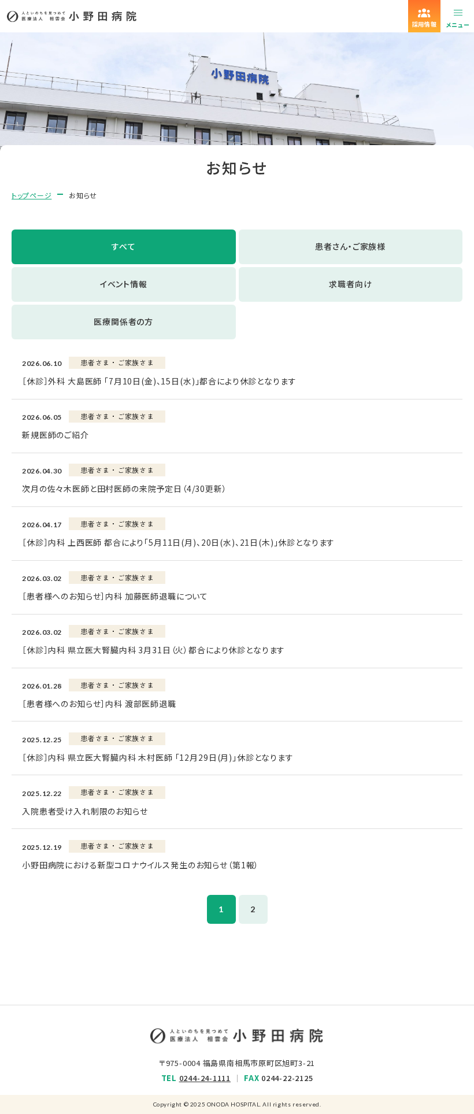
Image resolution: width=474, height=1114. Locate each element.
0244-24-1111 (205, 1077)
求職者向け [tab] (350, 284)
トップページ (31, 195)
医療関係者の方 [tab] (123, 321)
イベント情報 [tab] (123, 284)
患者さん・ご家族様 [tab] (350, 246)
